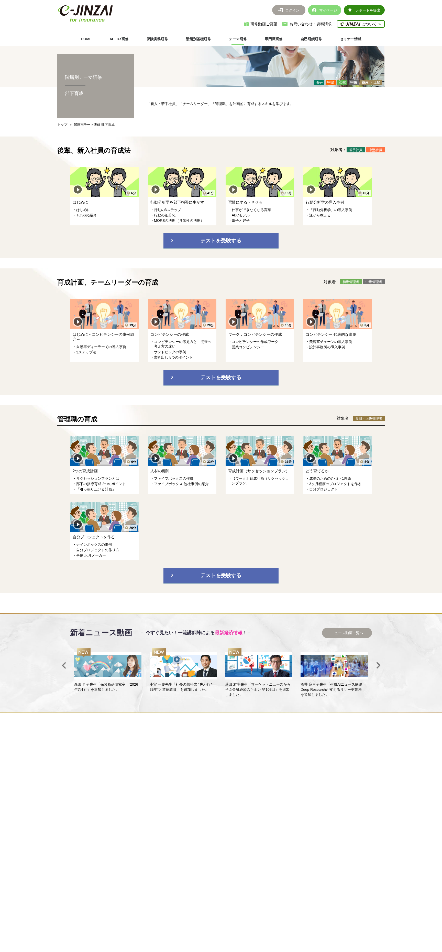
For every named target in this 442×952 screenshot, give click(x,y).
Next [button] (378, 665)
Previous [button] (63, 665)
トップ (62, 125)
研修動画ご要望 (263, 24)
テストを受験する (221, 240)
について (371, 24)
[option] (107, 670)
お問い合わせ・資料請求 (311, 24)
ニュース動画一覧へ (347, 633)
